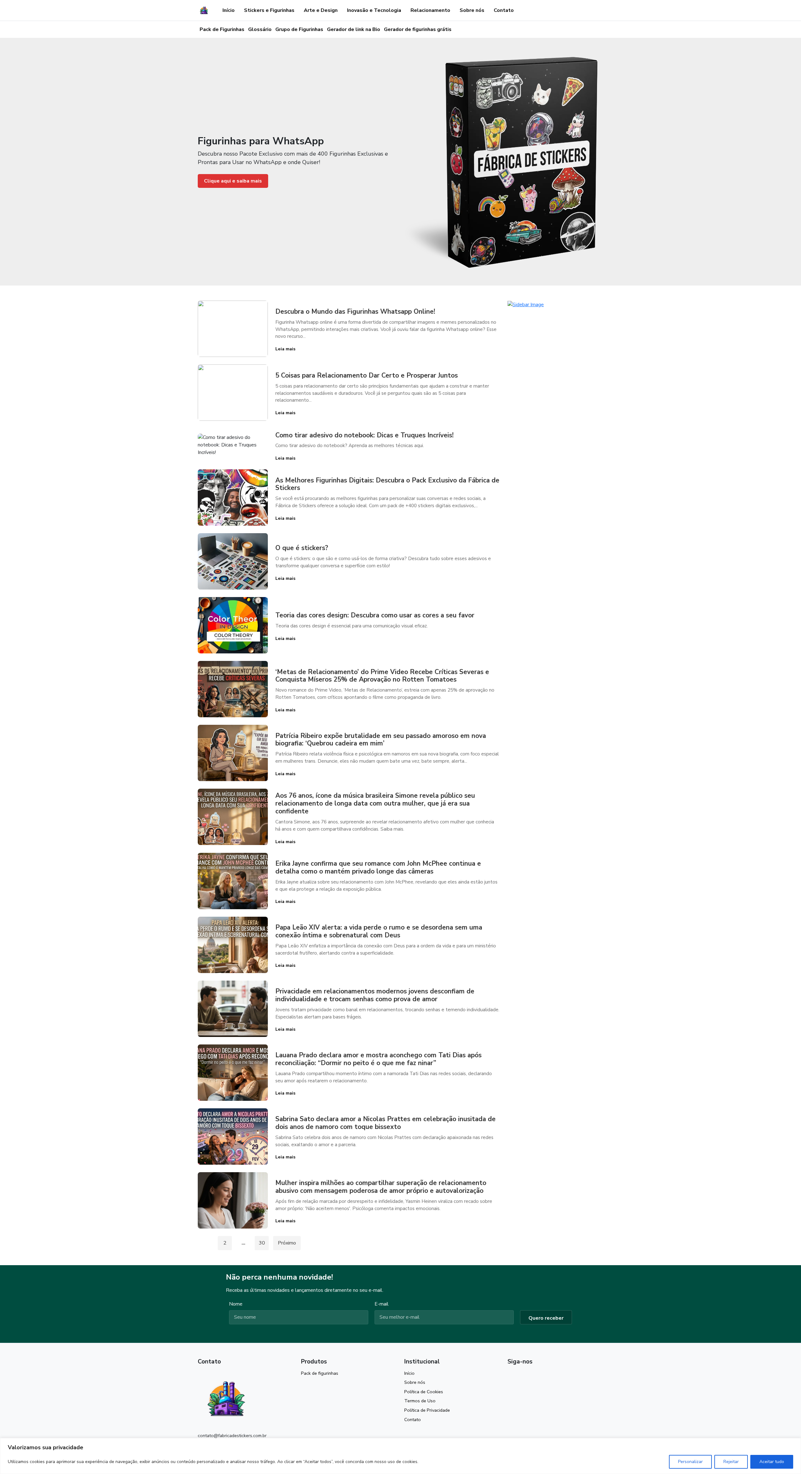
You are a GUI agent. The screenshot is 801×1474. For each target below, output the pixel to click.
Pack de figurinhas (319, 1373)
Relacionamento (430, 10)
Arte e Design (321, 10)
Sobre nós (472, 10)
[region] (400, 1456)
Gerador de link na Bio (353, 29)
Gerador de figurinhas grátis (418, 29)
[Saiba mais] (526, 304)
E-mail (382, 1304)
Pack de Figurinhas (222, 29)
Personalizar (690, 1462)
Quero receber (546, 1318)
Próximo (287, 1243)
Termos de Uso (420, 1401)
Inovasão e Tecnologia (374, 10)
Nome (235, 1304)
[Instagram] (510, 1376)
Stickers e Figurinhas (269, 10)
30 (262, 1243)
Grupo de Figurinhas (299, 29)
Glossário (260, 29)
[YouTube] (521, 1376)
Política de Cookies (423, 1392)
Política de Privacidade (427, 1410)
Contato (504, 10)
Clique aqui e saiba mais (233, 181)
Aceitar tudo (771, 1462)
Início (228, 10)
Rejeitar (731, 1462)
